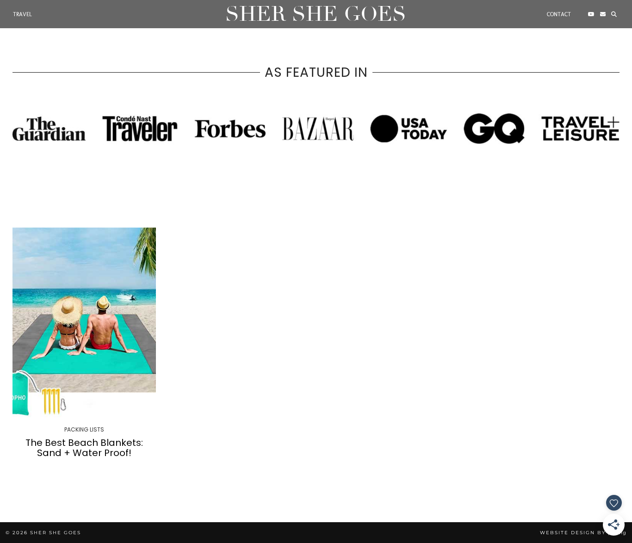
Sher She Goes (315, 14)
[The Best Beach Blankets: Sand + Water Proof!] (84, 323)
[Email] (603, 14)
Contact (559, 14)
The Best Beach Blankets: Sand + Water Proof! (84, 447)
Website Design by (583, 533)
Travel (22, 14)
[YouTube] (591, 14)
